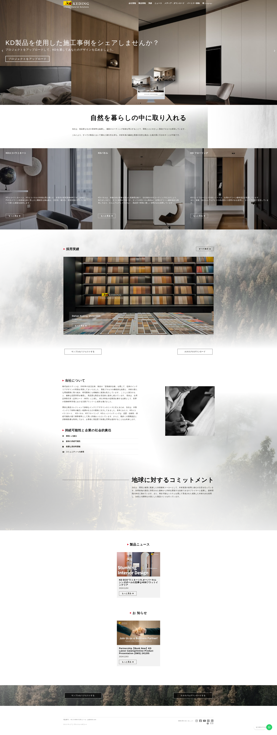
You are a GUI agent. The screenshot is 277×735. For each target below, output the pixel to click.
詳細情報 (14, 62)
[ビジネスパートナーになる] (269, 727)
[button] (132, 3)
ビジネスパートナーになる (264, 727)
